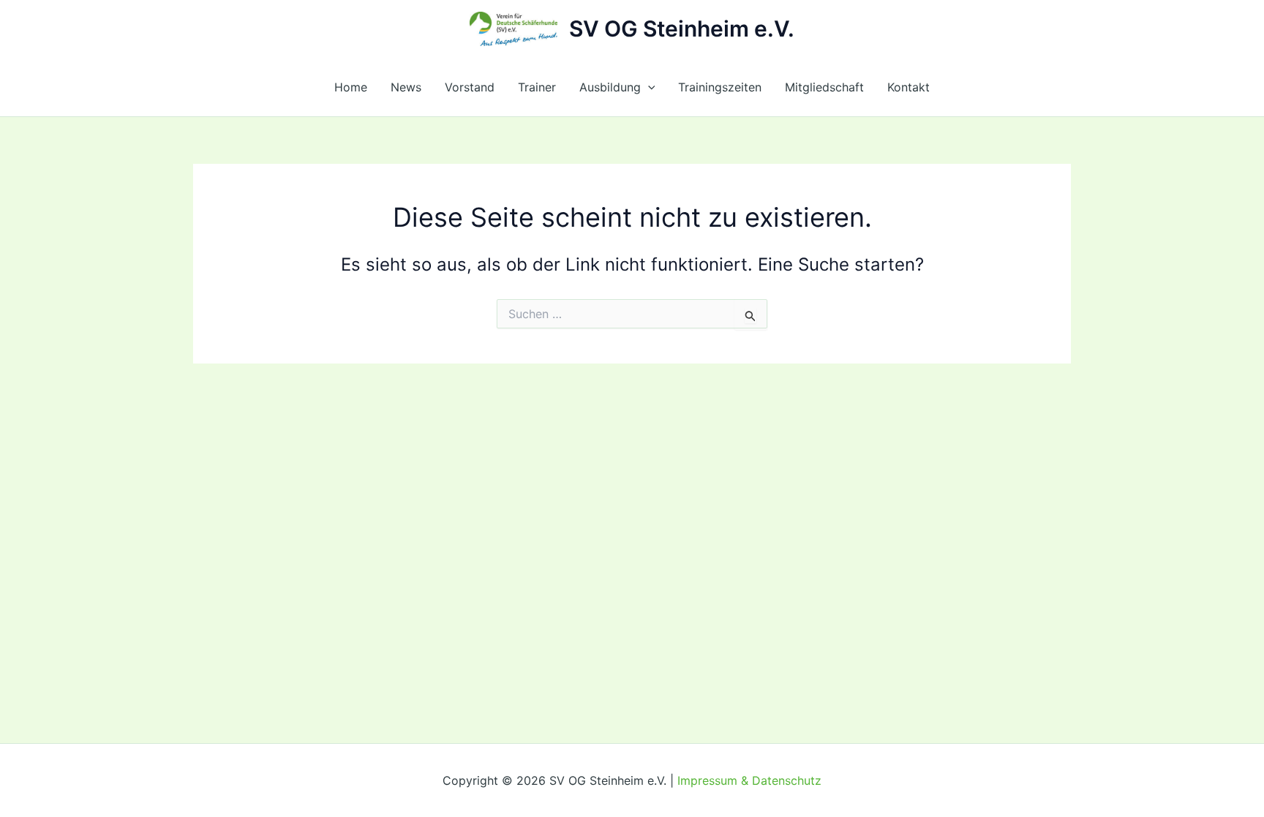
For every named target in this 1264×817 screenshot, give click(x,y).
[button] (648, 87)
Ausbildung (610, 87)
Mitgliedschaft (824, 87)
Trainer (537, 87)
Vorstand (469, 87)
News (406, 87)
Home (350, 87)
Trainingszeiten (719, 87)
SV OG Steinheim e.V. (681, 28)
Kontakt (908, 87)
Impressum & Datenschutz (749, 780)
